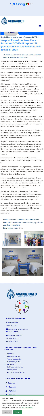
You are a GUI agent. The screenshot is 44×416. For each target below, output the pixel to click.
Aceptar (17, 412)
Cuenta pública (12, 370)
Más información (26, 407)
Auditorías (10, 364)
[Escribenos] (14, 4)
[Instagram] (21, 4)
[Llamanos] (11, 4)
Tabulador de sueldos (14, 359)
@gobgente (11, 383)
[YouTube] (24, 4)
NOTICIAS (11, 32)
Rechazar (7, 412)
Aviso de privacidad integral (16, 372)
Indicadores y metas (13, 362)
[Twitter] (18, 4)
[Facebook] (16, 4)
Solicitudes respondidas (15, 367)
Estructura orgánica (13, 356)
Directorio (10, 354)
